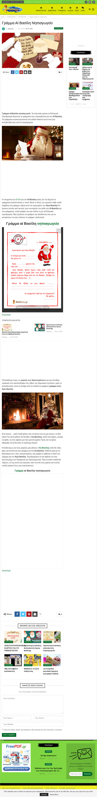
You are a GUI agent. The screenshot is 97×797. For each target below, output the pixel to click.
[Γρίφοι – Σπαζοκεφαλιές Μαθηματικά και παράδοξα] (74, 86)
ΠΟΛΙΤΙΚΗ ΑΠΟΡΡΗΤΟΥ (11, 788)
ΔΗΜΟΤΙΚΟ (52, 11)
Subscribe (87, 774)
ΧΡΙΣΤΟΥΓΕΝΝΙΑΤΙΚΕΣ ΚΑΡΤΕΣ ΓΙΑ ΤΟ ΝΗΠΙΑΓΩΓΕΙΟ (15, 333)
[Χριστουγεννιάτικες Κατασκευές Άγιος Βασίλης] (40, 327)
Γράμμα (19, 470)
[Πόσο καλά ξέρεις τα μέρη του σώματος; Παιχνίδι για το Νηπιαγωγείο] (87, 61)
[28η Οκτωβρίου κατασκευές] (13, 660)
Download (6, 315)
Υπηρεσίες (29, 2)
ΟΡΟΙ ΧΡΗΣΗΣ (51, 788)
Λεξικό (46, 2)
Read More (54, 794)
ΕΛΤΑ (18, 200)
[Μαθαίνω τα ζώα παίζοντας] (32, 660)
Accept (44, 794)
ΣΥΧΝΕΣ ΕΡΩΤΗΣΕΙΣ (67, 788)
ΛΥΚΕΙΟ (70, 11)
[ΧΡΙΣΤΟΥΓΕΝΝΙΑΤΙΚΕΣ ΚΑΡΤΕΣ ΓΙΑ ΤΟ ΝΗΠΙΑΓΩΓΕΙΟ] (7, 327)
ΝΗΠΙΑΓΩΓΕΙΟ (41, 11)
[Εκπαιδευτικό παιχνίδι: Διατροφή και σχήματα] (87, 86)
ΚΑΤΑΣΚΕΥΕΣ (58, 28)
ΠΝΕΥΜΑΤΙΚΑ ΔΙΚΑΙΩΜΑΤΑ (33, 788)
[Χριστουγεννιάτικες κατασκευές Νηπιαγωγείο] (52, 637)
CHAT (83, 11)
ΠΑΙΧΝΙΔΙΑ (72, 64)
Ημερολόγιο (38, 2)
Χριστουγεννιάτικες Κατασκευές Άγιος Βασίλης (54, 327)
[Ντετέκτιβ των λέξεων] (74, 61)
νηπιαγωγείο (48, 223)
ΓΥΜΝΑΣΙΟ (62, 11)
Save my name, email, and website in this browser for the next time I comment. (33, 730)
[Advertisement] (32, 93)
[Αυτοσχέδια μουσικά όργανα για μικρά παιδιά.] (52, 660)
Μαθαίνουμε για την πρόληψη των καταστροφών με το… (48, 769)
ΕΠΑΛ (77, 11)
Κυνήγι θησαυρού (48, 755)
